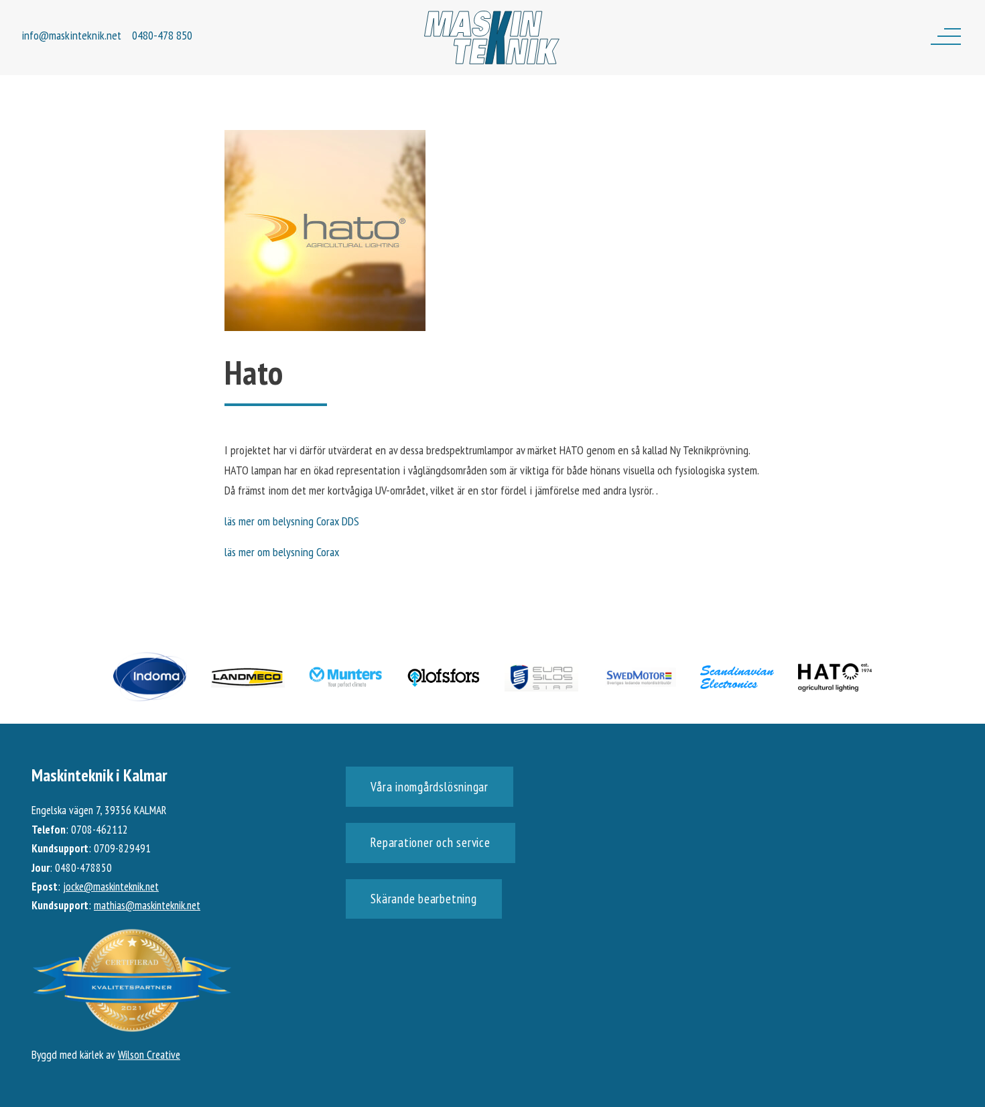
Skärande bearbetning (423, 899)
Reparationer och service (430, 842)
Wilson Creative (149, 1054)
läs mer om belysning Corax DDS (291, 521)
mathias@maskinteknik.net (147, 905)
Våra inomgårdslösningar (429, 787)
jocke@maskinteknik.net (111, 886)
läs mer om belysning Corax (281, 552)
